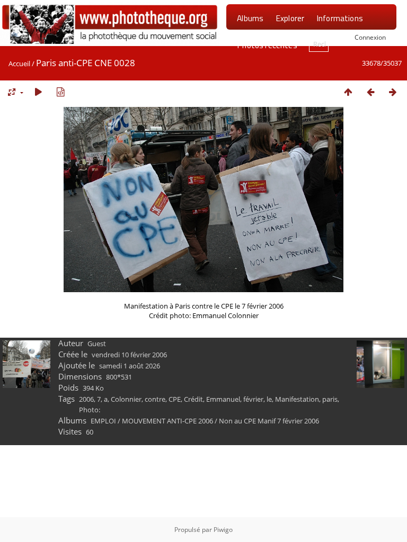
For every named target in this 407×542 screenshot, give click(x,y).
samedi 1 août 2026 (129, 366)
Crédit (193, 399)
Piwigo (223, 529)
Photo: (89, 409)
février (253, 399)
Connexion (370, 37)
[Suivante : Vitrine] (393, 92)
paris (330, 399)
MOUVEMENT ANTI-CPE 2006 (167, 421)
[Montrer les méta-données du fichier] (60, 92)
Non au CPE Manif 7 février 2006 (269, 421)
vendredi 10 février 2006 (129, 354)
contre (155, 399)
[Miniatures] (348, 92)
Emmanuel (223, 399)
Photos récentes (267, 45)
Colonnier (126, 399)
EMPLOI (103, 421)
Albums (250, 18)
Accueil (19, 63)
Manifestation (297, 399)
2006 (86, 399)
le (269, 399)
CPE (175, 399)
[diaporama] (38, 92)
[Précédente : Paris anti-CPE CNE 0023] (370, 92)
